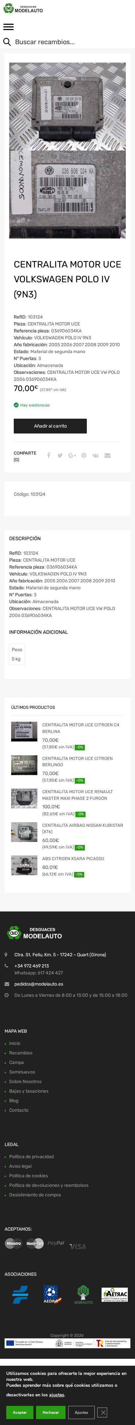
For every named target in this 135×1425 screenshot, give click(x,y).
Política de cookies (28, 1176)
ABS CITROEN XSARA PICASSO (73, 858)
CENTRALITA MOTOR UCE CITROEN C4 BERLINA (80, 728)
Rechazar (51, 1412)
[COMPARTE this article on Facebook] (47, 456)
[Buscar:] (62, 42)
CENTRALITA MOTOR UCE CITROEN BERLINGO (77, 762)
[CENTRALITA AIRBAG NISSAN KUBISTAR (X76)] (24, 832)
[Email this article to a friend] (106, 456)
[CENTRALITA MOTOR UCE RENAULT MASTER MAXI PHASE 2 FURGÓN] (24, 798)
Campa (16, 1062)
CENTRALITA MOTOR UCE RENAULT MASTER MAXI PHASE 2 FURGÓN (77, 795)
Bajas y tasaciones (28, 1091)
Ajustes (81, 1412)
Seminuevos (22, 1072)
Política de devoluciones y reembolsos (48, 1185)
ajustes (56, 1395)
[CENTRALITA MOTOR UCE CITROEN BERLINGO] (24, 765)
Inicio (14, 1043)
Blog (13, 1101)
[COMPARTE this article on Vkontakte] (94, 456)
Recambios (20, 1053)
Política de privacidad (31, 1157)
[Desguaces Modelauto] (32, 8)
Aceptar (20, 1412)
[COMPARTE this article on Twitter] (59, 456)
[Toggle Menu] (8, 29)
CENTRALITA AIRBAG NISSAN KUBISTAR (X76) (82, 828)
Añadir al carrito (50, 426)
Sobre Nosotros (25, 1081)
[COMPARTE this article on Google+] (71, 456)
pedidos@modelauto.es (38, 984)
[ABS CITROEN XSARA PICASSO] (24, 865)
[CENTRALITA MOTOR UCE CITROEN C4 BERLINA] (24, 731)
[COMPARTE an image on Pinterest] (83, 456)
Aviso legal (20, 1166)
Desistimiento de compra (35, 1195)
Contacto (19, 1110)
